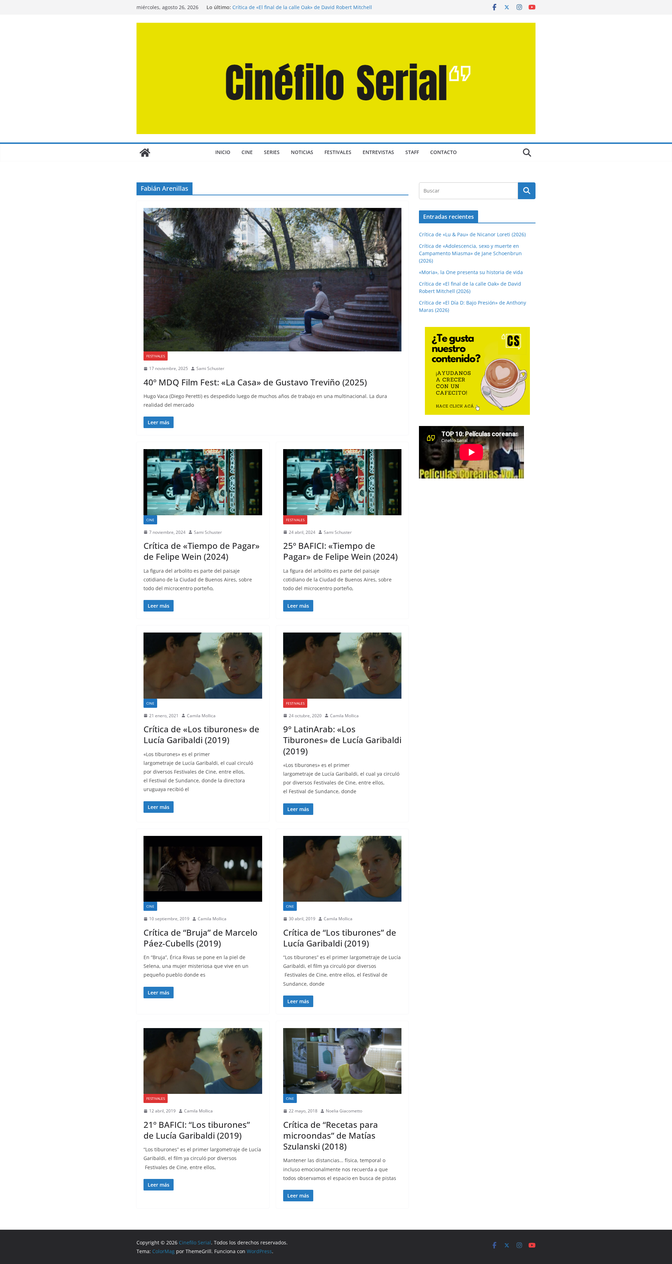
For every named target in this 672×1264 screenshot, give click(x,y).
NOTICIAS (302, 152)
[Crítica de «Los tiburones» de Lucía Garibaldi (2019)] (203, 665)
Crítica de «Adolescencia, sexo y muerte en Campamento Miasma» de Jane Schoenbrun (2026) (470, 253)
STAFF (412, 152)
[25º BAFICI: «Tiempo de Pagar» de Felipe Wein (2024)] (342, 482)
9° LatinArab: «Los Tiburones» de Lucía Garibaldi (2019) (342, 739)
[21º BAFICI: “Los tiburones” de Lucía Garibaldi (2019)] (203, 1061)
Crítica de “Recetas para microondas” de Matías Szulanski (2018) (330, 1135)
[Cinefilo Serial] (144, 152)
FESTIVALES (337, 152)
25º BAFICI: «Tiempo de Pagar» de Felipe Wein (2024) (340, 551)
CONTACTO (443, 152)
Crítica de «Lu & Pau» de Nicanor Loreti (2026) (472, 234)
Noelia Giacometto (344, 1111)
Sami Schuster (210, 368)
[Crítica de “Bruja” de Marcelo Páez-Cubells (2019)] (203, 869)
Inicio (222, 152)
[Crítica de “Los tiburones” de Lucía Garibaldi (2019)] (342, 869)
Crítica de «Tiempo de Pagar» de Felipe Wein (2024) (202, 551)
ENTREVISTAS (378, 152)
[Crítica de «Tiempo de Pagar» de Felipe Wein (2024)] (203, 482)
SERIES (272, 152)
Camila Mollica (201, 716)
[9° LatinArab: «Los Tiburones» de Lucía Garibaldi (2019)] (342, 665)
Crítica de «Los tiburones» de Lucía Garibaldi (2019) (201, 734)
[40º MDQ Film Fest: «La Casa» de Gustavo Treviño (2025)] (272, 279)
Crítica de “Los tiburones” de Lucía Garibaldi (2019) (339, 938)
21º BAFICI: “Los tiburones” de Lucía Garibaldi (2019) (197, 1130)
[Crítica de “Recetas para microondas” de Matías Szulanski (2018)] (342, 1061)
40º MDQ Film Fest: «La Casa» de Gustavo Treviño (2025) (255, 382)
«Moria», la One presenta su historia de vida (471, 272)
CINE (247, 152)
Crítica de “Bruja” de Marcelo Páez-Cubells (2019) (201, 938)
